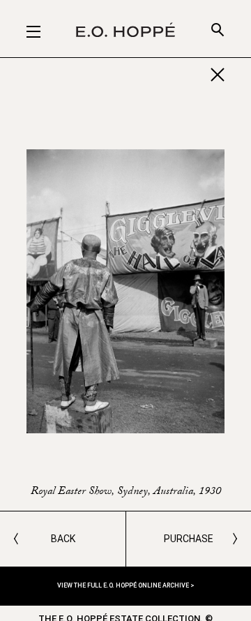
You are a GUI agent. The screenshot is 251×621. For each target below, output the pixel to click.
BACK (63, 538)
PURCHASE (188, 538)
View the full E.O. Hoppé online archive (123, 585)
